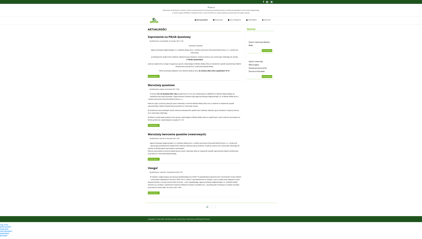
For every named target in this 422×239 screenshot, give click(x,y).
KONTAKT (3, 236)
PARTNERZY (4, 233)
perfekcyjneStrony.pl (202, 219)
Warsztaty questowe (161, 85)
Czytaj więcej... (153, 76)
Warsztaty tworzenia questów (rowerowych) (177, 134)
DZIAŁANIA (4, 229)
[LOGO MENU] (169, 18)
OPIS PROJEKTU (6, 231)
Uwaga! (153, 168)
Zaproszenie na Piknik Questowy (169, 37)
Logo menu (4, 225)
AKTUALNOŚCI (5, 227)
